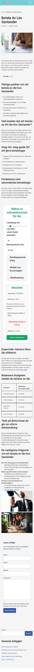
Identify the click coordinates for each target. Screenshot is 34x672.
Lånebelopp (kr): (13, 223)
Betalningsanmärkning (18, 259)
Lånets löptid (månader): (12, 233)
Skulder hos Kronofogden (16, 269)
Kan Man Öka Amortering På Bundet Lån (13, 650)
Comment (7, 578)
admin (4, 26)
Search (3, 630)
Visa (11, 76)
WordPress (17, 670)
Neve (3, 670)
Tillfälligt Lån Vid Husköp (9, 653)
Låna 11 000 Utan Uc (7, 659)
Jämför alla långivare (17, 337)
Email (5, 562)
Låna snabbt (23, 370)
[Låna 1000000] (7, 2)
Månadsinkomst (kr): (15, 245)
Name (5, 555)
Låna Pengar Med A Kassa (9, 647)
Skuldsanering (16, 277)
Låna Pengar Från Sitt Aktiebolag (11, 656)
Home (3, 12)
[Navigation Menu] (30, 2)
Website (5, 570)
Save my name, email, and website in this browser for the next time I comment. (16, 605)
